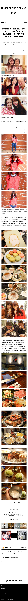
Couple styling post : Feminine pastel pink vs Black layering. (23, 529)
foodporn (17, 514)
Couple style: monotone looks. (17, 527)
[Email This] (10, 512)
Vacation (20, 515)
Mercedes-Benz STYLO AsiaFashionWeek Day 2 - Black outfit (4, 529)
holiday (13, 515)
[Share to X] (13, 512)
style (17, 515)
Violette (8, 547)
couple (8, 514)
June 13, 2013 (24, 547)
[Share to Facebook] (16, 512)
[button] (3, 23)
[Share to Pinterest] (18, 512)
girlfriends (8, 515)
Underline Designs (9, 599)
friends (22, 514)
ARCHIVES (3, 588)
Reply (2, 561)
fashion (13, 514)
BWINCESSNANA (7, 598)
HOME (2, 585)
